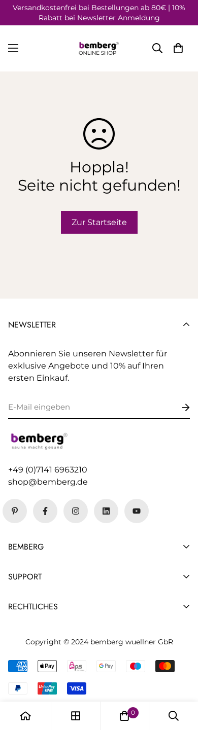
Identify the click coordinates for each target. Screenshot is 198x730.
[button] (178, 48)
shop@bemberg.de (48, 482)
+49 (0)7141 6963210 (47, 469)
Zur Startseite (99, 222)
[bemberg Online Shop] (99, 48)
